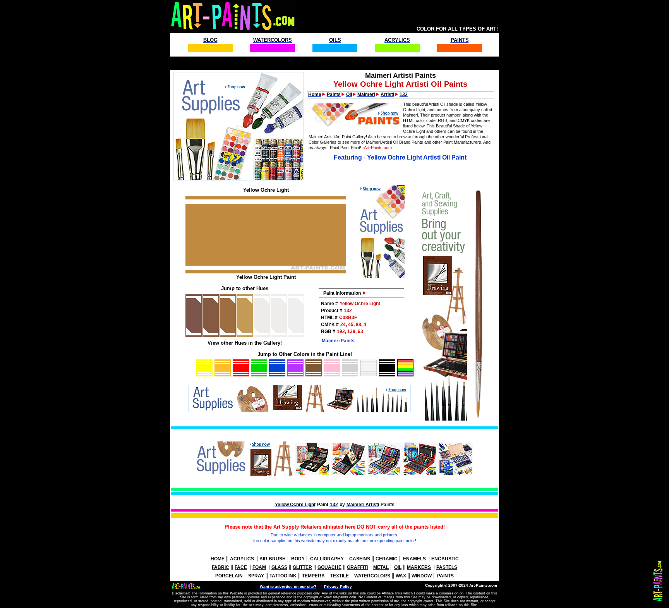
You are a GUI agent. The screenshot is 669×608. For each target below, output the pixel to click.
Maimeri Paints (338, 341)
